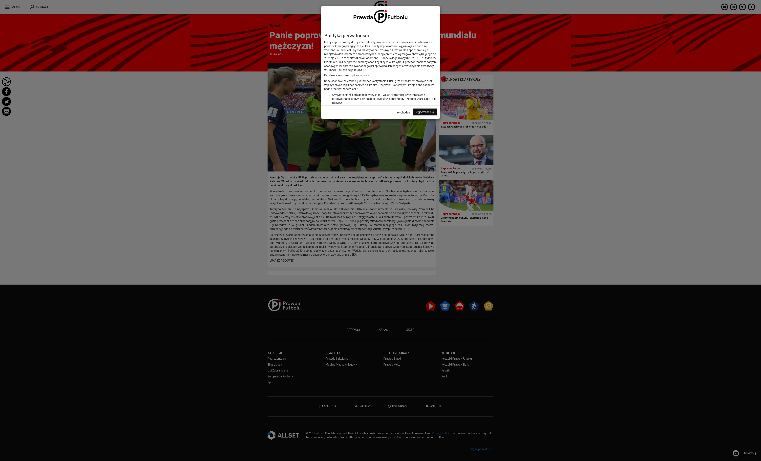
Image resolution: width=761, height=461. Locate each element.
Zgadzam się (425, 112)
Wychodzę (403, 112)
